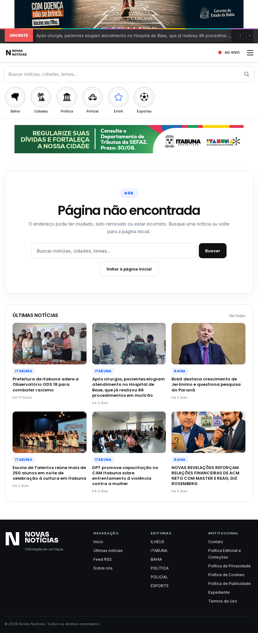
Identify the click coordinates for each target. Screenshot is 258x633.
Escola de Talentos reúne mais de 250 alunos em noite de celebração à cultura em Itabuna (49, 473)
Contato (215, 541)
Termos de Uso (222, 601)
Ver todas (237, 315)
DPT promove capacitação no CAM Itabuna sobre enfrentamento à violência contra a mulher (125, 476)
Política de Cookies (226, 574)
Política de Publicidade (229, 583)
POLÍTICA (160, 568)
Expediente (219, 592)
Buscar (212, 250)
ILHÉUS (157, 541)
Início (98, 541)
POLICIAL (159, 577)
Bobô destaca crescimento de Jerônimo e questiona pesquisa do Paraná (206, 384)
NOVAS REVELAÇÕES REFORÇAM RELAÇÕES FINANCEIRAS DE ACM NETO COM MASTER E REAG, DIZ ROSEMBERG (205, 476)
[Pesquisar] (246, 74)
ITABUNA (23, 371)
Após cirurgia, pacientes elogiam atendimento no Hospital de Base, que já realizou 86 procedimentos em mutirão (128, 387)
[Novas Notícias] (23, 52)
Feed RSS (102, 559)
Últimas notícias (108, 550)
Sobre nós (103, 568)
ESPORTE (160, 585)
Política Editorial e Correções (224, 553)
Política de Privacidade (229, 566)
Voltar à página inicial (129, 268)
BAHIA (179, 371)
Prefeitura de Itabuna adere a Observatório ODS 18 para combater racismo (46, 384)
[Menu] (250, 55)
